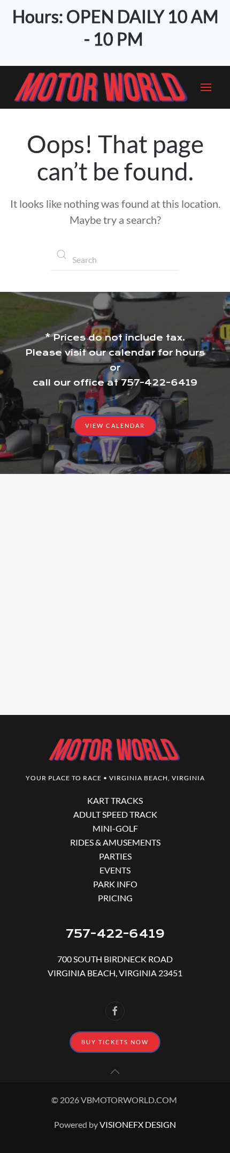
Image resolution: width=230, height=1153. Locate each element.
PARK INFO (115, 884)
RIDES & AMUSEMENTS (115, 842)
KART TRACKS (115, 800)
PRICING (115, 898)
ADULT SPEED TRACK (115, 814)
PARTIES (115, 856)
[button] (208, 87)
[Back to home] (101, 87)
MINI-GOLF (115, 828)
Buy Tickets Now (115, 1041)
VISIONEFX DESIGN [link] (137, 1124)
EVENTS (115, 870)
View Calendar (115, 425)
